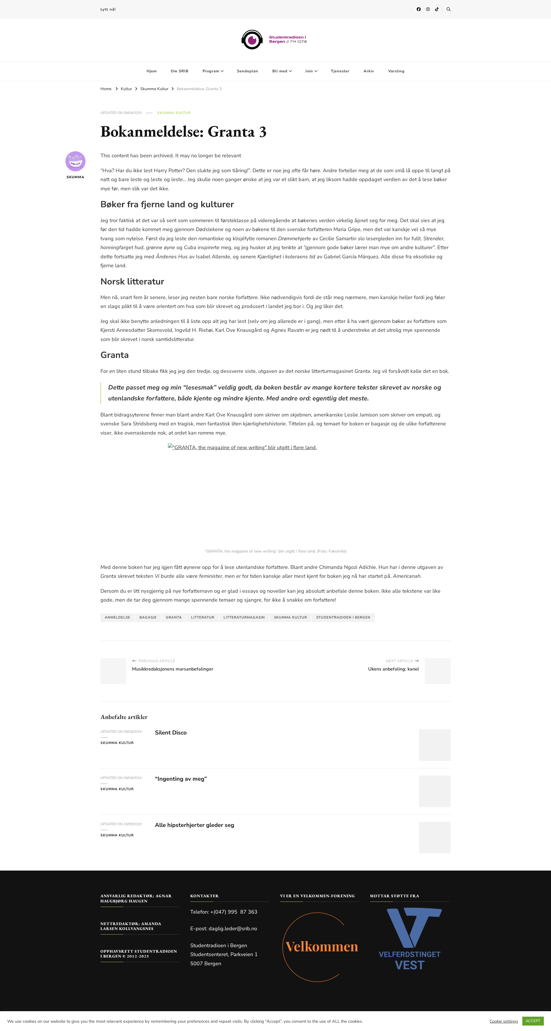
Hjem (152, 71)
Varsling (396, 71)
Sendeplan (247, 71)
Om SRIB (180, 71)
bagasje (148, 617)
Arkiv (369, 71)
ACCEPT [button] (533, 1021)
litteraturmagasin (244, 617)
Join (309, 71)
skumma (75, 177)
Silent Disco (171, 733)
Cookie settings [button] (504, 1021)
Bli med (280, 71)
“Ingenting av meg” (181, 779)
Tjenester (340, 71)
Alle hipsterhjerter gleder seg (194, 825)
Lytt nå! (108, 9)
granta (174, 617)
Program (211, 71)
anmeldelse (117, 617)
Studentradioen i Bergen (343, 617)
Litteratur (202, 617)
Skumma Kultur (174, 113)
